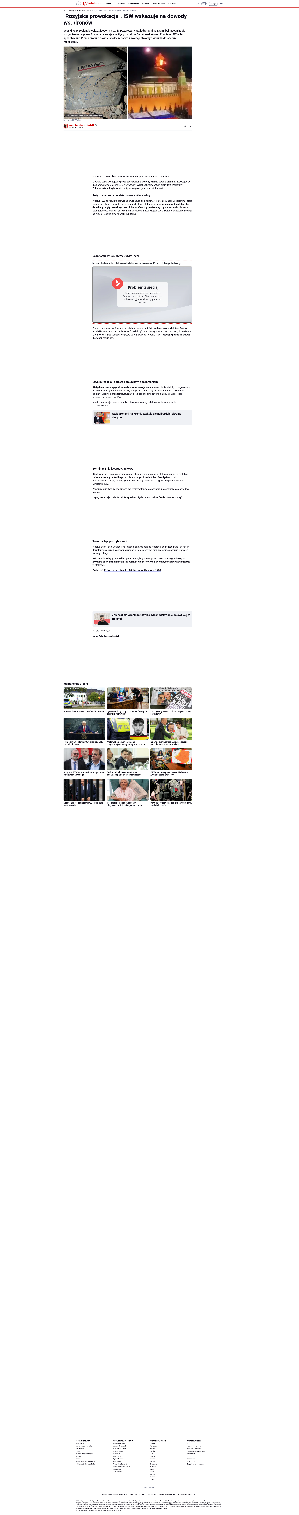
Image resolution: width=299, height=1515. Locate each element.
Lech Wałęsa (117, 1469)
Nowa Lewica (191, 1459)
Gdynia (152, 1469)
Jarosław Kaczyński (119, 1443)
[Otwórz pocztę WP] (197, 4)
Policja (78, 1451)
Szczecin (152, 1456)
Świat (120, 4)
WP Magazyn (80, 1443)
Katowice (153, 1474)
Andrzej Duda (117, 1454)
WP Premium (133, 4)
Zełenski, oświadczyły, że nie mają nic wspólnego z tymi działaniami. (128, 188)
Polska (109, 4)
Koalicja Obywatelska (194, 1446)
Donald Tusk (117, 1456)
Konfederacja (191, 1454)
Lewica (189, 1456)
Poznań (152, 1459)
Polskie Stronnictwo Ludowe (196, 1451)
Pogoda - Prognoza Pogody (84, 1454)
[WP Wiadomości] (94, 4)
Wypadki (78, 1456)
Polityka (172, 4)
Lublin (152, 1479)
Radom (152, 1472)
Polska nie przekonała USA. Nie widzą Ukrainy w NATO (132, 570)
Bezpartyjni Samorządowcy (195, 1464)
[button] (204, 3)
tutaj (119, 1510)
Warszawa (153, 1446)
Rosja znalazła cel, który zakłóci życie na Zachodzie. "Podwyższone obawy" (143, 497)
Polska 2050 (191, 1461)
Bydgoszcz (153, 1464)
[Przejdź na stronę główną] (78, 5)
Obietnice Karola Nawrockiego (85, 1461)
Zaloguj (213, 4)
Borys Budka (117, 1461)
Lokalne (152, 1443)
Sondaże (78, 1459)
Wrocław (152, 1448)
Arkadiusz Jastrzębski (84, 125)
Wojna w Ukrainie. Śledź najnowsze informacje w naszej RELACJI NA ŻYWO (132, 176)
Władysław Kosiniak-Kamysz (122, 1466)
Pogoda (145, 4)
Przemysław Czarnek (119, 1448)
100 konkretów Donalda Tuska (85, 1464)
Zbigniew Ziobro (118, 1451)
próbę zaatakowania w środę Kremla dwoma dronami (147, 181)
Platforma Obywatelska (194, 1448)
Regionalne (158, 4)
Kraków (152, 1451)
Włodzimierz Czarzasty (120, 1464)
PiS (188, 1443)
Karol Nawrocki (118, 1472)
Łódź (151, 1454)
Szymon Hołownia (118, 1459)
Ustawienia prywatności (186, 1494)
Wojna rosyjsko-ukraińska (84, 1446)
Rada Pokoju (80, 1448)
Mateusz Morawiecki (119, 1446)
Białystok (153, 1466)
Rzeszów (152, 1477)
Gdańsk (152, 1461)
